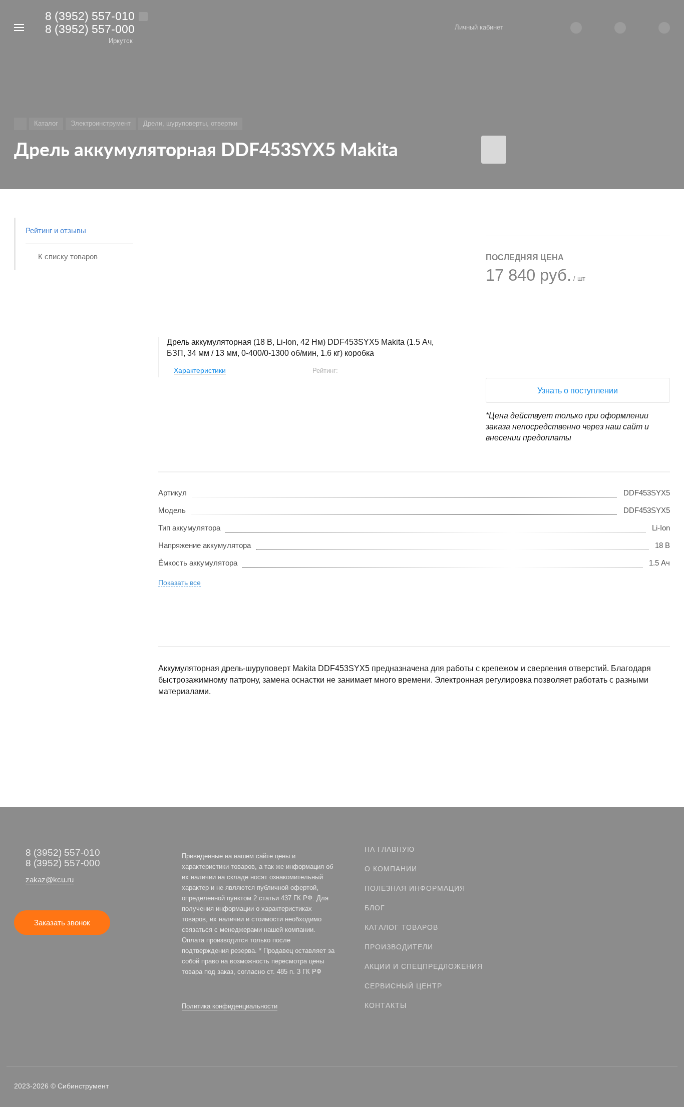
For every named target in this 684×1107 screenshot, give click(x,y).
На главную (390, 849)
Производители (399, 947)
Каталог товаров (401, 927)
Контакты (386, 1005)
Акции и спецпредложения (424, 966)
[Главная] (20, 124)
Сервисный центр (403, 986)
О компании (391, 869)
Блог (375, 908)
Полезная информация (415, 888)
